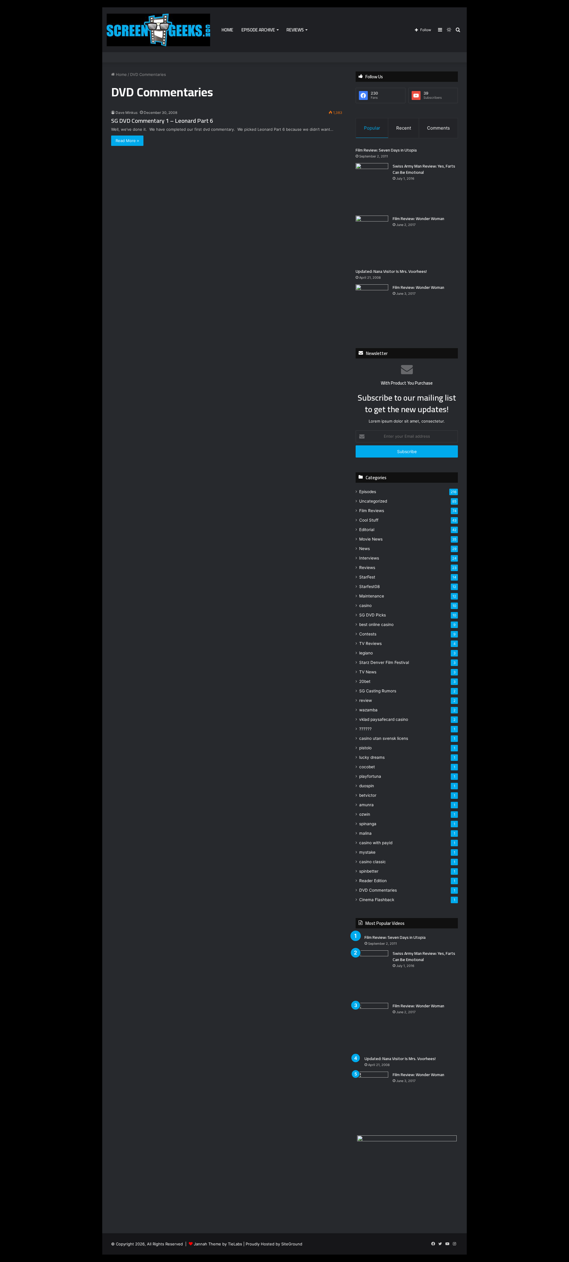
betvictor (367, 795)
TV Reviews (370, 643)
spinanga (367, 823)
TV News (367, 672)
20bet (364, 681)
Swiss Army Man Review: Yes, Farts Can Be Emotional (424, 169)
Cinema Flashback (376, 899)
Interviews (369, 558)
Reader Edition (373, 880)
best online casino (376, 624)
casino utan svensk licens (383, 738)
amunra (366, 804)
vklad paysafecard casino (383, 719)
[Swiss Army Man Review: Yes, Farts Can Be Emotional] (372, 187)
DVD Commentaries (378, 890)
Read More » (127, 140)
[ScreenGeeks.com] (158, 30)
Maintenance (371, 596)
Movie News (371, 539)
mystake (367, 852)
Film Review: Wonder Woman (418, 218)
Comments (438, 128)
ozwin (364, 814)
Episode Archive (258, 30)
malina (365, 833)
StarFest (367, 577)
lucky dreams (372, 757)
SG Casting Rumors (377, 691)
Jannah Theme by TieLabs (218, 1244)
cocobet (367, 766)
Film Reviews (371, 510)
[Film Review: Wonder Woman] (372, 240)
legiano (366, 653)
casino (365, 605)
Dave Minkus (127, 112)
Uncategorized (373, 501)
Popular (372, 128)
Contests (367, 634)
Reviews (295, 30)
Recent (403, 128)
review (365, 700)
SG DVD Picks (372, 615)
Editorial (366, 529)
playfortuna (370, 776)
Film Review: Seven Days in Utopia (386, 150)
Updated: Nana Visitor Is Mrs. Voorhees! (391, 271)
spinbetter (368, 871)
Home (227, 30)
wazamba (368, 710)
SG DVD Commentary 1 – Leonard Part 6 (162, 120)
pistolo (365, 747)
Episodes (367, 491)
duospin (366, 785)
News (364, 548)
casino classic (372, 861)
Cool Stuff (368, 520)
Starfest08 (369, 586)
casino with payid (375, 842)
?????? (365, 728)
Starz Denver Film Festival (384, 662)
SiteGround (291, 1244)
